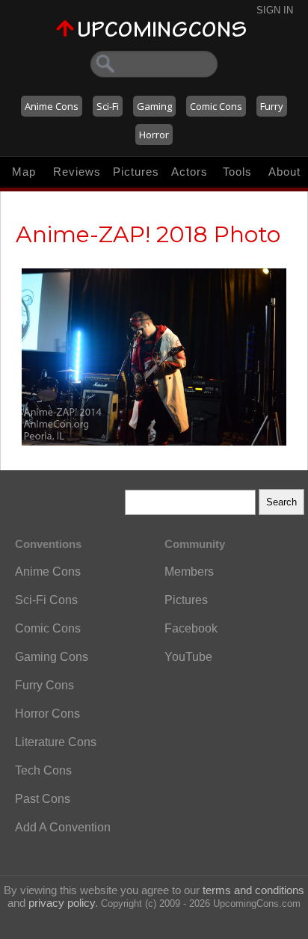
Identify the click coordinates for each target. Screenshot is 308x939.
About (284, 171)
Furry (271, 106)
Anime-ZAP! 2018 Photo (148, 234)
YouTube (188, 656)
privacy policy (61, 902)
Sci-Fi (107, 106)
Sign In (274, 10)
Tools (237, 171)
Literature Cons (55, 742)
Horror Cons (47, 713)
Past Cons (42, 798)
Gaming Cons (51, 656)
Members (189, 571)
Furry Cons (44, 685)
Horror (154, 134)
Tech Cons (43, 770)
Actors (189, 171)
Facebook (191, 628)
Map (24, 171)
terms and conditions (253, 890)
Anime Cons (51, 106)
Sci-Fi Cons (46, 600)
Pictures (136, 171)
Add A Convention (63, 827)
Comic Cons (216, 106)
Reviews (77, 171)
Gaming (154, 106)
